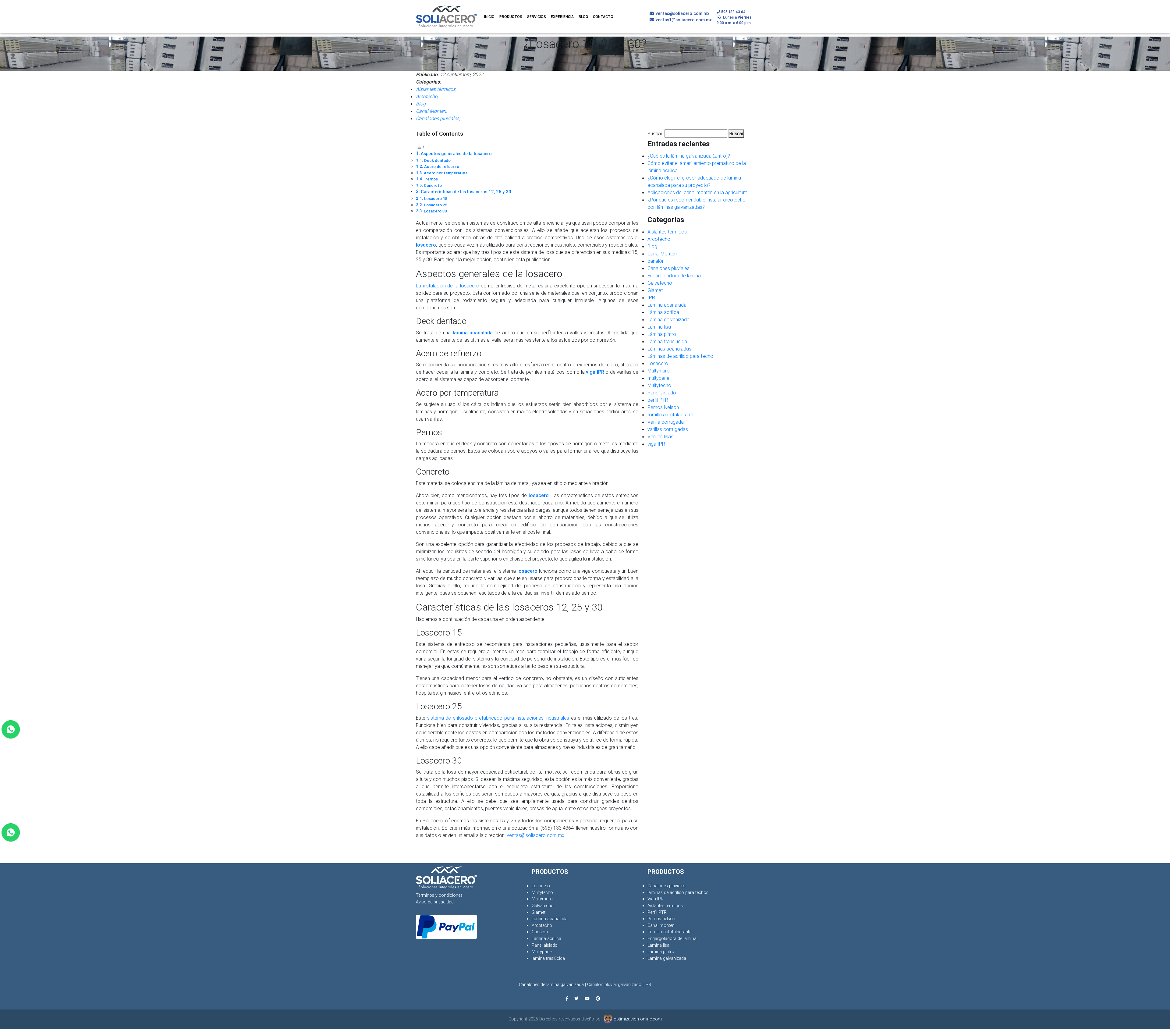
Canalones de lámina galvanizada (551, 984)
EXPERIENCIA (562, 16)
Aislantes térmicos (667, 232)
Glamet (655, 290)
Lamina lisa (659, 327)
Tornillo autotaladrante (669, 932)
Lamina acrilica (546, 938)
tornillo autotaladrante (670, 414)
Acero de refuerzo (441, 166)
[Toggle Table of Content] (420, 147)
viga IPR (656, 444)
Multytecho (659, 385)
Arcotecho (658, 239)
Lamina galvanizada (666, 958)
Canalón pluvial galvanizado (614, 984)
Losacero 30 (435, 211)
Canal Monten (662, 254)
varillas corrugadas (667, 429)
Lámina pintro (661, 334)
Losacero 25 (435, 205)
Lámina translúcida (667, 341)
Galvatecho (659, 283)
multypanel (658, 378)
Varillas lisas (660, 436)
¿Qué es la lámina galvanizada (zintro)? (688, 156)
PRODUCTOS (510, 16)
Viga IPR (655, 899)
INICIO (489, 16)
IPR (651, 297)
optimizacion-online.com (637, 1019)
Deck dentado (437, 160)
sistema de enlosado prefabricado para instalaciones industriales (498, 718)
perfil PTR (657, 400)
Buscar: (655, 133)
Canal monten (661, 925)
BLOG (583, 16)
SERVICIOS (536, 16)
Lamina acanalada (666, 305)
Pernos (431, 179)
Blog (652, 246)
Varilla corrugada (665, 422)
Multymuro (658, 371)
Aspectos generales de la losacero (456, 153)
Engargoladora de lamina (672, 938)
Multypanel (542, 951)
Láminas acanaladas (669, 349)
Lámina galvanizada (668, 319)
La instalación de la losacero (447, 286)
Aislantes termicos (665, 905)
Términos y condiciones (439, 895)
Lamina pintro (660, 951)
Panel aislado (661, 393)
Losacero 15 (435, 198)
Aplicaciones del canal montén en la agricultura (697, 192)
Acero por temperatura (445, 173)
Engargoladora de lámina (674, 275)
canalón (656, 261)
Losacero (657, 363)
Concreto (433, 185)
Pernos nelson (661, 918)
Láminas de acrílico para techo (680, 356)
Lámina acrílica (663, 312)
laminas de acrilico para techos (677, 892)
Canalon (540, 932)
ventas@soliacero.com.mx (535, 835)
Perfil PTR (657, 912)
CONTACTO (603, 16)
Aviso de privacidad (435, 902)
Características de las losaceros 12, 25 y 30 (466, 191)
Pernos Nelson (663, 407)
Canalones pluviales (668, 268)
